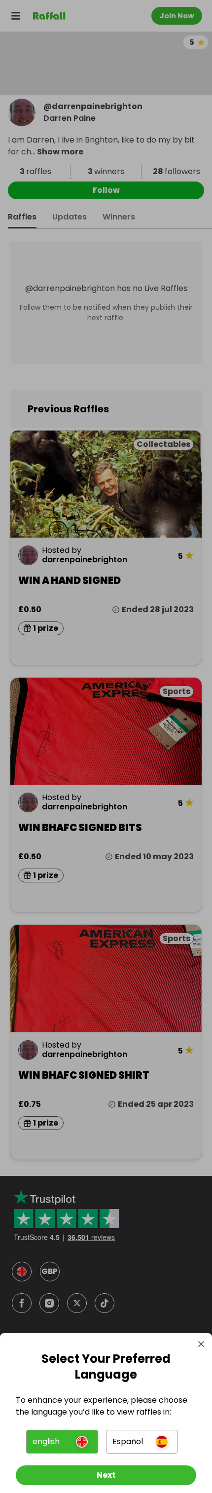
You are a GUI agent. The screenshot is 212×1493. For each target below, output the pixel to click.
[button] (62, 1442)
